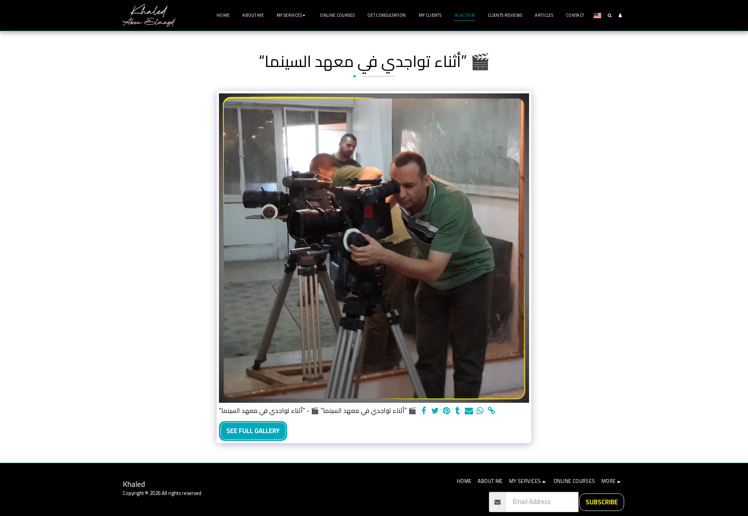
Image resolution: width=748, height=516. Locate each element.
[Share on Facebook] (424, 411)
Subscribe (602, 502)
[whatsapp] (480, 411)
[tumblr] (457, 411)
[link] (491, 411)
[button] (292, 15)
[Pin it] (446, 411)
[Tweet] (435, 411)
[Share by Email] (469, 411)
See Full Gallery (253, 431)
